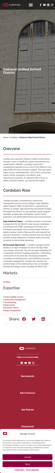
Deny (27, 464)
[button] (24, 319)
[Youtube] (44, 5)
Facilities (13, 137)
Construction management (14, 300)
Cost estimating (9, 302)
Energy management (12, 310)
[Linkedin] (48, 5)
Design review (9, 305)
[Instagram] (52, 5)
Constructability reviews (13, 297)
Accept (27, 457)
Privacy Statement (32, 470)
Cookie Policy (20, 470)
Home (5, 137)
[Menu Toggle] (31, 5)
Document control (10, 308)
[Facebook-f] (40, 5)
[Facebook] (21, 363)
